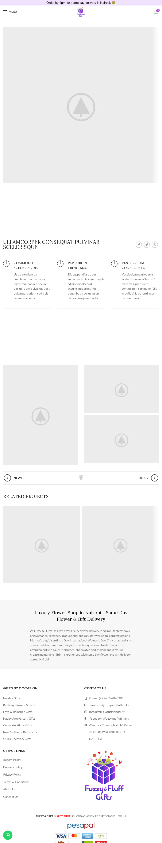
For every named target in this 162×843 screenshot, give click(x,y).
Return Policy (12, 759)
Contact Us (10, 796)
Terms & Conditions (16, 782)
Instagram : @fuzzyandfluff (105, 711)
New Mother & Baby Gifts (20, 732)
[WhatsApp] (155, 244)
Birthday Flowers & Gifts (19, 705)
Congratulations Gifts (17, 725)
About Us (9, 789)
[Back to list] (81, 478)
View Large (77, 509)
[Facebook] (139, 244)
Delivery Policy (12, 767)
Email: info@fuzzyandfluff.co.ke (108, 705)
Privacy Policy (12, 774)
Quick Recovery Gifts (17, 739)
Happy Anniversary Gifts (19, 718)
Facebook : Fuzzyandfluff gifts (107, 718)
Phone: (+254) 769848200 (105, 698)
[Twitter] (147, 244)
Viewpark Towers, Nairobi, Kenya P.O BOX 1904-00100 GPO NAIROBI (108, 732)
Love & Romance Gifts (17, 711)
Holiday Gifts (11, 698)
